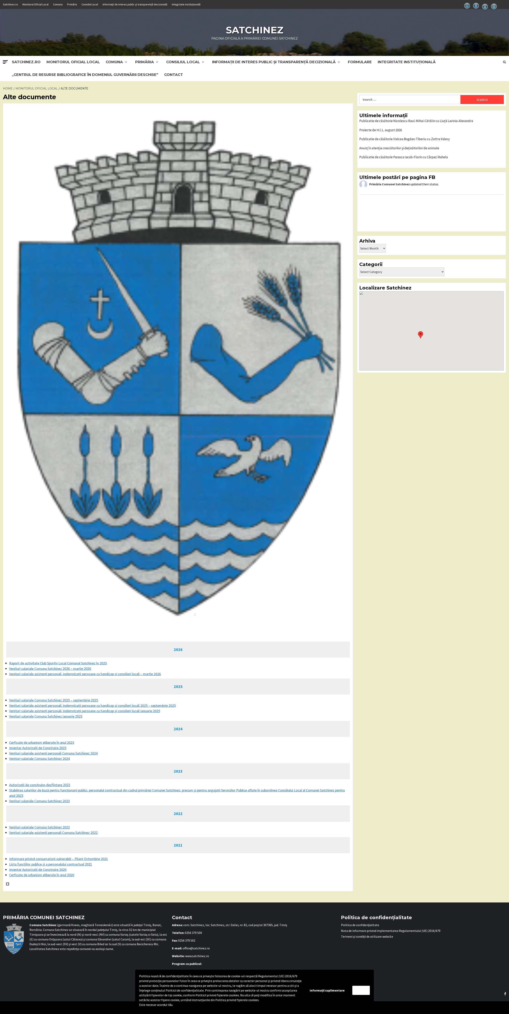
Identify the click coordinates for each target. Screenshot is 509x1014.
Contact (173, 75)
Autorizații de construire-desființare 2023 (39, 785)
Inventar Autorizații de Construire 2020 (37, 869)
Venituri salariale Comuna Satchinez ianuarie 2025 (45, 716)
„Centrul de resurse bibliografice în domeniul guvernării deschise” (85, 75)
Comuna (58, 4)
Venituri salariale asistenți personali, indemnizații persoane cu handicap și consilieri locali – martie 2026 (85, 674)
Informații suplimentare (327, 990)
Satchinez (254, 30)
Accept (361, 990)
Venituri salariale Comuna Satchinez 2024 (39, 758)
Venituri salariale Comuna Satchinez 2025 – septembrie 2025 (53, 700)
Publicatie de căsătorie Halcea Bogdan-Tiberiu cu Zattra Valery (404, 139)
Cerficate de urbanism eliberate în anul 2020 (41, 875)
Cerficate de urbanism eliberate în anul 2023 (41, 742)
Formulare (360, 62)
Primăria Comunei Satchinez (389, 184)
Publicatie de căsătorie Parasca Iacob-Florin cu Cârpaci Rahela (403, 157)
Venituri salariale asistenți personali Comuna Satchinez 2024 (53, 753)
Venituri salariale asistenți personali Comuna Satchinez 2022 (53, 832)
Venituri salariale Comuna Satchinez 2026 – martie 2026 (50, 668)
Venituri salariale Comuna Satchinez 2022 (39, 827)
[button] (420, 335)
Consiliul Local (90, 4)
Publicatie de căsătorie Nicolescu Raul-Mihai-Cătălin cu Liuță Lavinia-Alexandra (416, 121)
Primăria (72, 4)
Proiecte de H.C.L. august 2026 (380, 130)
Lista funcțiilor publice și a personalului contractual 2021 (50, 864)
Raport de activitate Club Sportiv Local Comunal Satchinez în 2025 (58, 663)
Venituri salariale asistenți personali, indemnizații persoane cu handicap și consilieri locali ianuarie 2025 (84, 711)
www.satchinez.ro (197, 956)
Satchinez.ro (10, 4)
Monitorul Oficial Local (35, 4)
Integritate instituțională (186, 4)
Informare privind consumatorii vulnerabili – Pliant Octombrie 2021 (58, 859)
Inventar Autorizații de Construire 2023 (37, 748)
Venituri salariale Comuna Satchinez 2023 (39, 801)
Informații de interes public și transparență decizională (135, 4)
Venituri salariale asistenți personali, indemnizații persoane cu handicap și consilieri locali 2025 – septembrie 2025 (92, 705)
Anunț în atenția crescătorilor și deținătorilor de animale (399, 148)
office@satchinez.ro (196, 948)
